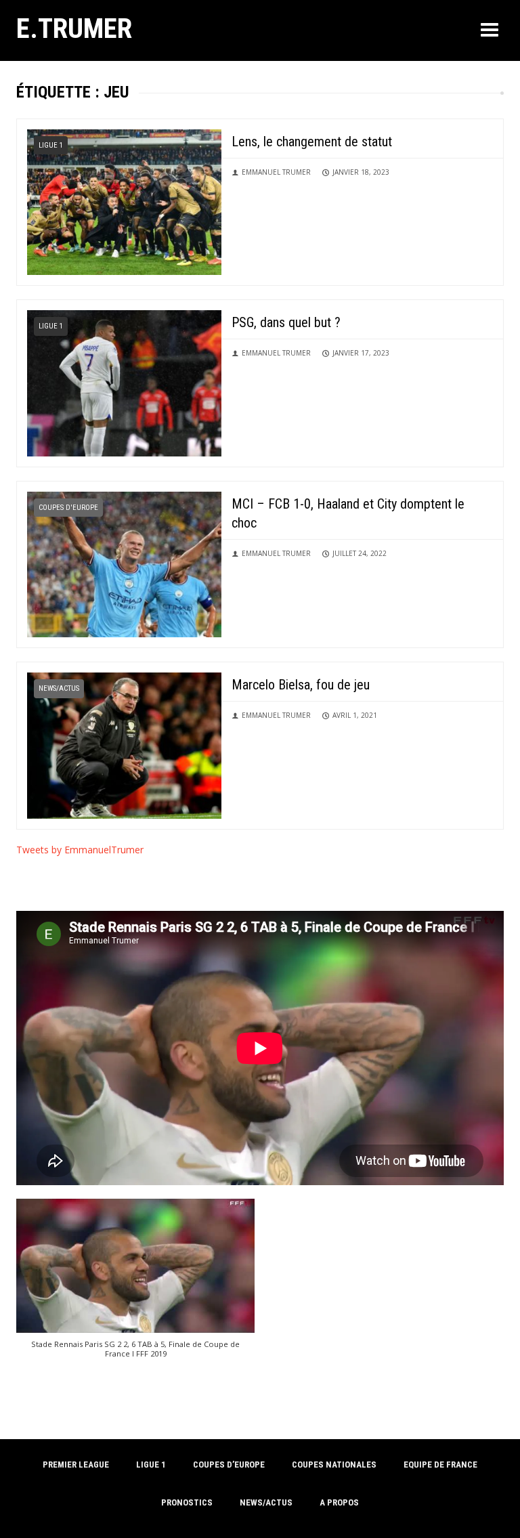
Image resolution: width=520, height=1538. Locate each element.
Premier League (76, 1464)
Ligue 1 (51, 145)
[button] (135, 1285)
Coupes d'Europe (68, 507)
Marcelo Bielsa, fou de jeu (301, 685)
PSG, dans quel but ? (286, 322)
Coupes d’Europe (229, 1464)
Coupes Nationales (334, 1464)
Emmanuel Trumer (276, 172)
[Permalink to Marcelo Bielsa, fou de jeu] (124, 744)
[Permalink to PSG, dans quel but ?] (124, 382)
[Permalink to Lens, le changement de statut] (124, 200)
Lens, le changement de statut (312, 141)
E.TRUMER (74, 28)
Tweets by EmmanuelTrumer (80, 849)
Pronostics (187, 1502)
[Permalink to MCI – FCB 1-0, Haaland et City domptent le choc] (124, 563)
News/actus (59, 688)
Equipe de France (440, 1464)
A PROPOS (339, 1502)
